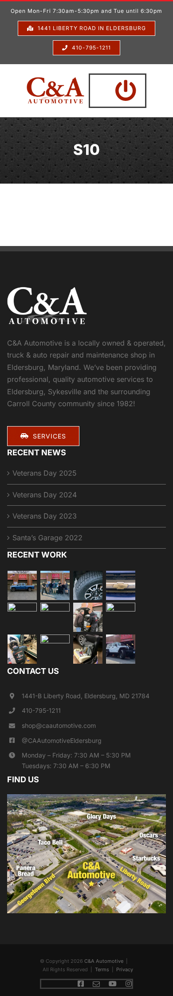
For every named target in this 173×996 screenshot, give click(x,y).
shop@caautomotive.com (59, 725)
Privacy (124, 969)
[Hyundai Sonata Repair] (55, 649)
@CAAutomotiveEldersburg (62, 740)
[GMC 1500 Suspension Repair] (22, 617)
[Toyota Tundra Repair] (88, 585)
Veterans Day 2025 (44, 473)
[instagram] (129, 983)
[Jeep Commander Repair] (88, 617)
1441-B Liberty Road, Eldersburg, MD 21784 (85, 696)
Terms (102, 969)
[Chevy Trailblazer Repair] (121, 585)
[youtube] (113, 983)
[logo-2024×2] (55, 80)
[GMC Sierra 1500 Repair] (121, 617)
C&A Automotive (103, 961)
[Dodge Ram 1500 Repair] (22, 585)
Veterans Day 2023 (44, 515)
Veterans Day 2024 (44, 494)
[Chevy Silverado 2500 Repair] (22, 649)
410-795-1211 (41, 710)
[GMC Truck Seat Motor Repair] (88, 649)
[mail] (96, 984)
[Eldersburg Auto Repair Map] (86, 797)
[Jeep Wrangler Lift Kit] (121, 649)
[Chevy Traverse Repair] (55, 585)
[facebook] (81, 983)
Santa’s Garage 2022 (47, 537)
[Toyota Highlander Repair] (55, 617)
